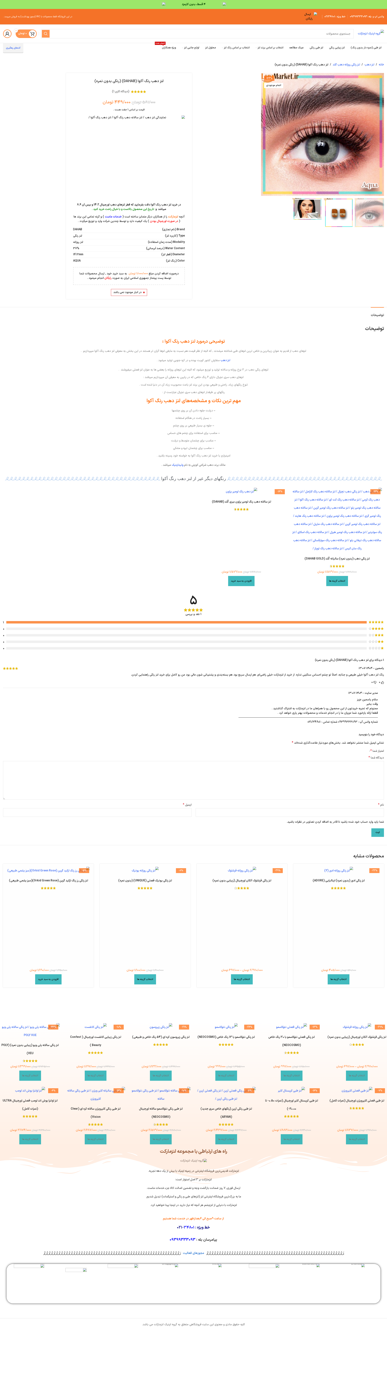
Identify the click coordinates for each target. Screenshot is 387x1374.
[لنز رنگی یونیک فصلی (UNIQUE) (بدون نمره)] (145, 871)
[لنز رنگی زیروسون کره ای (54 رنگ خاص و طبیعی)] (161, 1027)
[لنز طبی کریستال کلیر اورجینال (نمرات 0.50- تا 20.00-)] (291, 1091)
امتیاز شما (377, 751)
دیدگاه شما (376, 758)
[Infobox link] (358, 1267)
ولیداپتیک (177, 465)
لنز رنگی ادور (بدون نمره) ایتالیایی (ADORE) (339, 881)
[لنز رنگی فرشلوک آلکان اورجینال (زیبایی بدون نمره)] (242, 871)
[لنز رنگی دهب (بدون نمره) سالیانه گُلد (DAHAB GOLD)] (337, 520)
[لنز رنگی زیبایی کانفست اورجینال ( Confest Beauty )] (95, 1027)
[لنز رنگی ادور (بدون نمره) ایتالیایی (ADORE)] (338, 871)
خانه (381, 65)
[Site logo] (371, 33)
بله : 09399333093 (361, 16)
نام (381, 805)
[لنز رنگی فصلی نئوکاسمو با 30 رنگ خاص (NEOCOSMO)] (291, 1027)
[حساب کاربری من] (7, 34)
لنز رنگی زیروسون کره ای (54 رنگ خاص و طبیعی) (161, 1037)
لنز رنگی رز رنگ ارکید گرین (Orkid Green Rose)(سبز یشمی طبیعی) (48, 881)
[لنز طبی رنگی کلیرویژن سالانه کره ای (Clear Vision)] (95, 1095)
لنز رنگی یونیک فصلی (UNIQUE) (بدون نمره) (145, 881)
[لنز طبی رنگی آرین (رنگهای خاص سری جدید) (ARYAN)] (226, 1095)
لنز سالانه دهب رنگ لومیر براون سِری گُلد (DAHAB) (241, 502)
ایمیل (187, 805)
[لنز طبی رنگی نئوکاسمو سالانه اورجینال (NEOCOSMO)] (161, 1095)
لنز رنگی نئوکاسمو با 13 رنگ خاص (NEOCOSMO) (226, 1037)
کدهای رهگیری (13, 48)
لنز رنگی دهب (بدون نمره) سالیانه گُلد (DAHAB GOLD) (337, 559)
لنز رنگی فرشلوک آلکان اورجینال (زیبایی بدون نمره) (241, 881)
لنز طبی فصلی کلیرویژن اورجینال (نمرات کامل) (357, 1101)
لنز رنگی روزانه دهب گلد (346, 65)
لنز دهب (369, 65)
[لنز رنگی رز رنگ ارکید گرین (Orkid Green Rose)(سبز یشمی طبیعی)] (48, 871)
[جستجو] (46, 34)
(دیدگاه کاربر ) (120, 91)
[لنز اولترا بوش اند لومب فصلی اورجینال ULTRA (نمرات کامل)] (30, 1091)
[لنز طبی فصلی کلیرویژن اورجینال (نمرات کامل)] (357, 1091)
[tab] (377, 313)
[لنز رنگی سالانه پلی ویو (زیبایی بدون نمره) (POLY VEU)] (30, 1031)
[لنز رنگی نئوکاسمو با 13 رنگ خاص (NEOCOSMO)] (226, 1027)
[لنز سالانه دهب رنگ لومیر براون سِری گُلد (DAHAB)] (241, 492)
